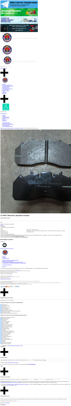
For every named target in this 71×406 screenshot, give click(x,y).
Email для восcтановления (5, 400)
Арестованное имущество (7, 85)
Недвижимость (4, 304)
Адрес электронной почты (5, 360)
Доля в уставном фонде (6, 312)
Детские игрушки (5, 335)
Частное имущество (6, 87)
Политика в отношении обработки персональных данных (12, 262)
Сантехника (4, 329)
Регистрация (2, 68)
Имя (35, 379)
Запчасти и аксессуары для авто (7, 324)
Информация (4, 92)
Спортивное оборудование (6, 336)
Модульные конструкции (6, 343)
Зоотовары (3, 340)
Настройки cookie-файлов (7, 264)
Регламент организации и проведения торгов (10, 260)
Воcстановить (3, 404)
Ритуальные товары (5, 327)
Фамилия (23, 379)
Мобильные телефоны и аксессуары (8, 317)
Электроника (4, 320)
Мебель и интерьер (5, 322)
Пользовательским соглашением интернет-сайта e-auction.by (11, 382)
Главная (3, 84)
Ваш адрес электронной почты (5, 379)
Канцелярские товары (5, 328)
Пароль (21, 360)
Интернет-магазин (5, 89)
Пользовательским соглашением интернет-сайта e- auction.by (17, 384)
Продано (2, 225)
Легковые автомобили (6, 305)
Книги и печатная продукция (7, 339)
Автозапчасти (4, 337)
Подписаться (3, 346)
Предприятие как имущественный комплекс (9, 313)
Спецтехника (4, 306)
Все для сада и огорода (6, 334)
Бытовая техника (5, 319)
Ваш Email (2, 300)
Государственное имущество (7, 88)
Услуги (3, 91)
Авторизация (7, 402)
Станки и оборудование (6, 307)
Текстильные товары (5, 338)
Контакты (4, 93)
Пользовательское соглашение (7, 261)
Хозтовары (4, 341)
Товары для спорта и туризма (7, 326)
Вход (6, 68)
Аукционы (4, 257)
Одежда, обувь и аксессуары (7, 325)
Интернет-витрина (5, 90)
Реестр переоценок (5, 125)
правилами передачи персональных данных (15, 345)
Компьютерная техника (6, 318)
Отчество (48, 379)
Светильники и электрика (6, 333)
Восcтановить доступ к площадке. (12, 362)
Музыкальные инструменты (7, 342)
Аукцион (4, 116)
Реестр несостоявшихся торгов (7, 124)
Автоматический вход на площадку (40, 360)
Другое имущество (5, 308)
